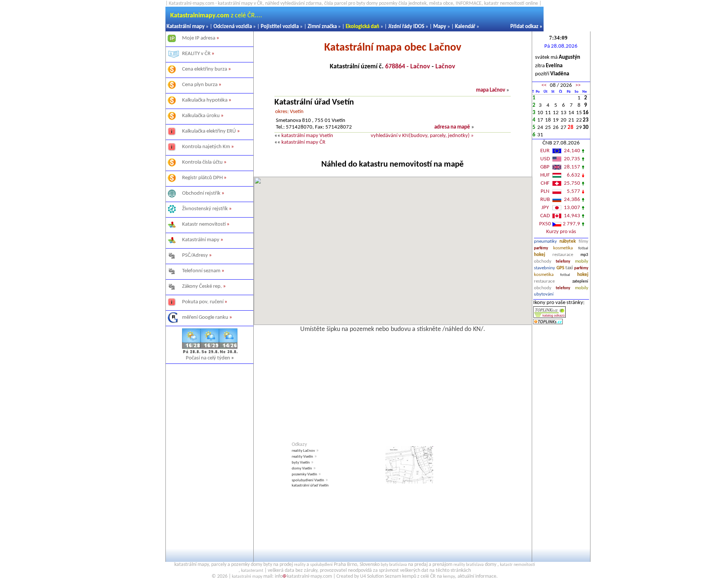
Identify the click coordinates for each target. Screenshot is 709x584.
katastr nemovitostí (517, 565)
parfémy (541, 248)
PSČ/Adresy (195, 255)
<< (544, 85)
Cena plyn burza (200, 85)
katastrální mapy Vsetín (307, 136)
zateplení (580, 282)
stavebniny (544, 268)
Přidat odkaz (524, 27)
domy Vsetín (302, 469)
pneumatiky (545, 241)
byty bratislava (394, 565)
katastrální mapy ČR (303, 142)
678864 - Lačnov (407, 67)
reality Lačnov (303, 451)
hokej (539, 254)
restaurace (562, 254)
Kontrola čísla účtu (202, 162)
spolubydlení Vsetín (308, 480)
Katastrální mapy (186, 27)
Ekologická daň (362, 27)
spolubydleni (321, 565)
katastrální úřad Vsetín (310, 486)
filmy (583, 241)
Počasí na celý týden (210, 358)
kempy (449, 576)
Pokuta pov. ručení (202, 302)
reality (299, 565)
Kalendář (465, 27)
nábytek (567, 241)
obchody (542, 261)
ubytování (544, 294)
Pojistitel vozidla (280, 27)
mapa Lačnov (490, 90)
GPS (560, 268)
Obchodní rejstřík (201, 193)
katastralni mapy (247, 576)
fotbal (583, 248)
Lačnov (445, 67)
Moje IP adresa (198, 38)
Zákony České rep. (202, 286)
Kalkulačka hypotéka (204, 100)
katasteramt (252, 570)
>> (577, 85)
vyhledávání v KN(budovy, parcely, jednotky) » (422, 136)
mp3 (584, 255)
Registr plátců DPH (202, 178)
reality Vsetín (302, 457)
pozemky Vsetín (304, 474)
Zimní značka (322, 27)
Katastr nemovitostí (204, 224)
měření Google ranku (205, 317)
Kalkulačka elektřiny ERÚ (209, 131)
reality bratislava (468, 565)
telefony (563, 262)
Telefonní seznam (201, 271)
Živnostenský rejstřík (205, 209)
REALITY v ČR (196, 54)
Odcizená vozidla (232, 27)
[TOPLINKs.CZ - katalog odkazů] (549, 316)
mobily (581, 261)
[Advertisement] (209, 452)
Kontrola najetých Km (206, 147)
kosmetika (563, 248)
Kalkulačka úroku (201, 116)
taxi (569, 268)
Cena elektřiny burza (204, 69)
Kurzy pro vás (561, 232)
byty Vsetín (301, 463)
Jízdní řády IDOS (406, 27)
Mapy (439, 27)
